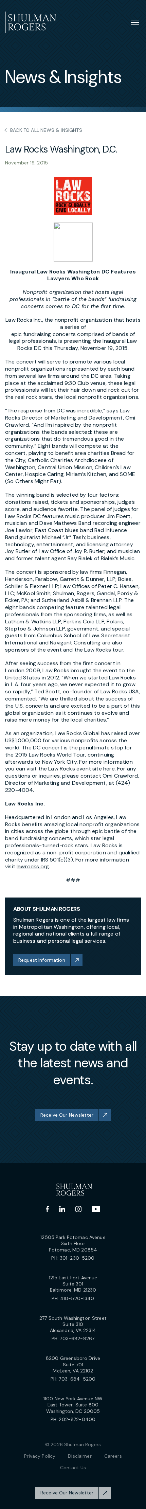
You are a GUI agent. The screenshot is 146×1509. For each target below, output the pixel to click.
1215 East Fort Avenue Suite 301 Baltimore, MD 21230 (73, 1284)
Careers (113, 1456)
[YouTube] (96, 1209)
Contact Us (73, 1467)
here (109, 768)
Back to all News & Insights (46, 130)
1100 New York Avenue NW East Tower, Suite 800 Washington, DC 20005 (73, 1405)
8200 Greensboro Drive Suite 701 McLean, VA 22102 (73, 1364)
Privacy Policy (39, 1456)
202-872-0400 (77, 1419)
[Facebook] (47, 1209)
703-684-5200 (77, 1379)
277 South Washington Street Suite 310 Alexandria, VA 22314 (73, 1324)
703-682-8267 (77, 1338)
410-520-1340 (77, 1298)
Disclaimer (79, 1456)
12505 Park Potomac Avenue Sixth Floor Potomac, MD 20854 (73, 1243)
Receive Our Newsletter (66, 1115)
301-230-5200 (77, 1258)
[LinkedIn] (62, 1209)
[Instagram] (78, 1209)
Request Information (41, 960)
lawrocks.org (33, 866)
